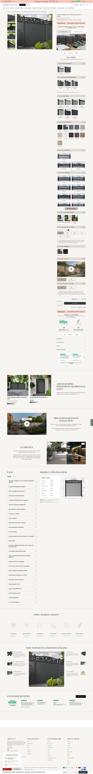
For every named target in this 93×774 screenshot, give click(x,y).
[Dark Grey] (9, 403)
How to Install (69, 747)
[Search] (85, 5)
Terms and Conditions (54, 767)
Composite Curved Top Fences (15, 11)
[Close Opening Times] (20, 753)
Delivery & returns (50, 743)
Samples (91, 422)
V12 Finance (49, 755)
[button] (11, 768)
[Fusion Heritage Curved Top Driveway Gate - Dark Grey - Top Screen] (17, 385)
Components (29, 753)
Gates (28, 747)
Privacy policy (49, 745)
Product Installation (79, 31)
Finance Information (70, 757)
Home (8, 11)
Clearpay (48, 753)
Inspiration (69, 745)
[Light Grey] (13, 403)
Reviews (68, 755)
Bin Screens (29, 749)
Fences (28, 741)
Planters (28, 745)
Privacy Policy (48, 767)
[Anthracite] (12, 403)
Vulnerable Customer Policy (51, 757)
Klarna (48, 751)
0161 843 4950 (9, 747)
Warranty (48, 749)
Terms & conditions (50, 747)
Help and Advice (69, 751)
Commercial (69, 743)
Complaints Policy (42, 767)
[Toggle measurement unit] (68, 230)
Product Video (64, 31)
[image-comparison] (66, 453)
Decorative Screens (30, 743)
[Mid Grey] (10, 403)
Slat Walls (28, 751)
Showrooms (76, 4)
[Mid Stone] (14, 403)
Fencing (9, 476)
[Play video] (71, 269)
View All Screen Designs (71, 208)
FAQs (68, 749)
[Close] (91, 418)
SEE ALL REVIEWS (81, 696)
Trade (81, 4)
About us (48, 741)
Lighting (14, 476)
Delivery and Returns (27, 767)
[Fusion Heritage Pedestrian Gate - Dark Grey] (40, 385)
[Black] (7, 403)
